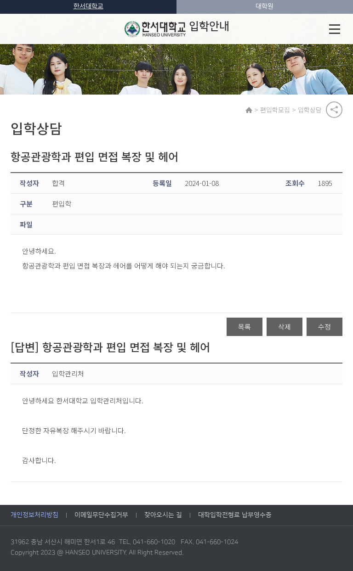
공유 (334, 109)
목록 (244, 326)
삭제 (284, 326)
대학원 (264, 6)
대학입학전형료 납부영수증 (235, 515)
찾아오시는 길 (163, 515)
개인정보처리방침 (34, 515)
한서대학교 (88, 6)
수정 (324, 326)
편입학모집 (275, 109)
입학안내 (209, 27)
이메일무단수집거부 (101, 515)
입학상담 (310, 109)
